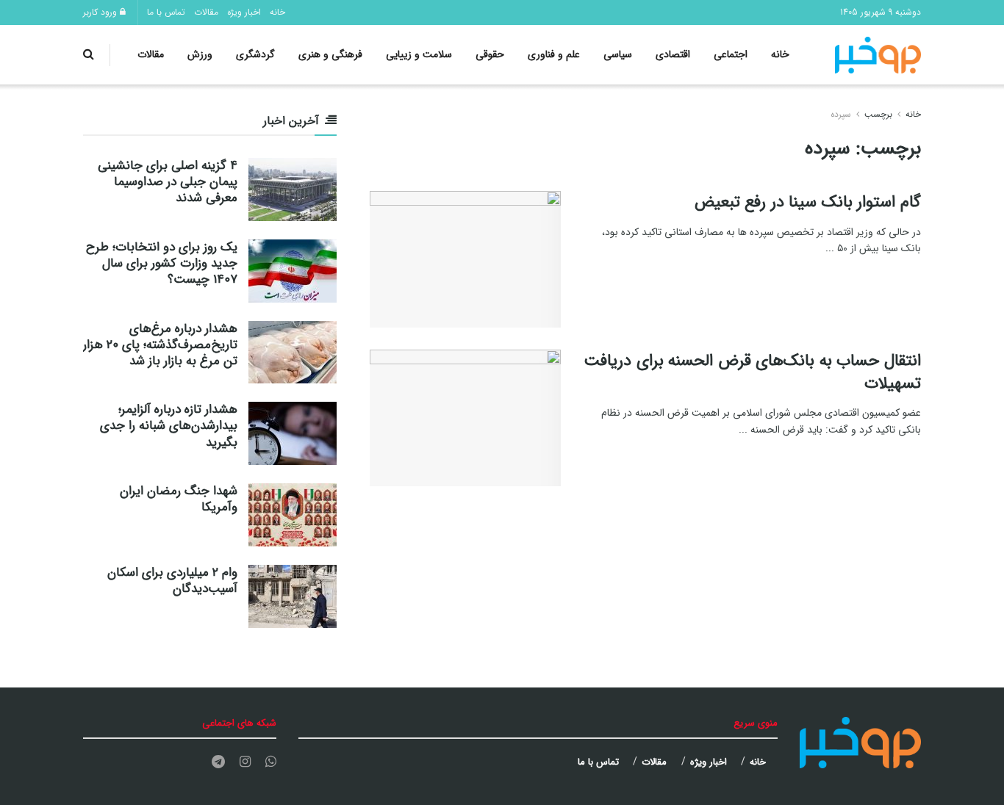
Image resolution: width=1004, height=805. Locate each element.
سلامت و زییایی (419, 54)
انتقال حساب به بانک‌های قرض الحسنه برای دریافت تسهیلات (752, 372)
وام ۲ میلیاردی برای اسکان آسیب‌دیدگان (172, 581)
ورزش (199, 54)
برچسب (878, 114)
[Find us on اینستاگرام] (245, 762)
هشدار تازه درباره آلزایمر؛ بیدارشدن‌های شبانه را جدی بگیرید (168, 426)
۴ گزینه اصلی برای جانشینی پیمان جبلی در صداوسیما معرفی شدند (167, 182)
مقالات (206, 12)
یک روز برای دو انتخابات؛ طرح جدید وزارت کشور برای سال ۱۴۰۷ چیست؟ (161, 263)
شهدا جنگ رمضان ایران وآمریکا (178, 499)
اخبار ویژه (244, 12)
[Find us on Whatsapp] (270, 762)
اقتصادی (673, 54)
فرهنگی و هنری (330, 54)
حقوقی (490, 54)
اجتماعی (730, 54)
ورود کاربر (101, 12)
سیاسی (617, 54)
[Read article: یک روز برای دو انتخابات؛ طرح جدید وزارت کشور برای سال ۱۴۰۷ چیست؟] (292, 271)
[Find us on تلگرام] (218, 762)
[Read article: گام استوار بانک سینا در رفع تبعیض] (465, 259)
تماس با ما (166, 12)
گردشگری (255, 54)
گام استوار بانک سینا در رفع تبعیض (808, 201)
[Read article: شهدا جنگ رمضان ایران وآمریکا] (292, 514)
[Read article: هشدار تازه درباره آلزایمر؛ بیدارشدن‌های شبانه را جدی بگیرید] (292, 433)
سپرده (841, 114)
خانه (277, 12)
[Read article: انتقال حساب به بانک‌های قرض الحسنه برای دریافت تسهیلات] (465, 418)
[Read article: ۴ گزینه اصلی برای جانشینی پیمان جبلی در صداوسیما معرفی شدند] (292, 189)
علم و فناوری (554, 54)
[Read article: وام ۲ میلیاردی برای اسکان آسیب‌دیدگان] (292, 596)
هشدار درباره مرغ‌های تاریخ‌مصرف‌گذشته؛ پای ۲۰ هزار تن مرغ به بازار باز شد (160, 345)
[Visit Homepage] (878, 55)
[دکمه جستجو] (88, 54)
